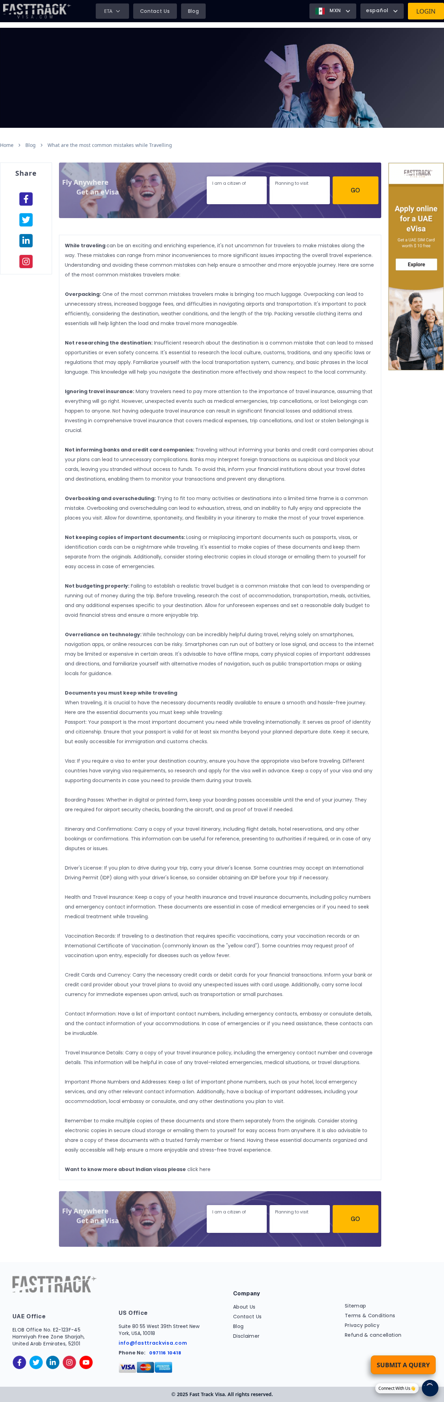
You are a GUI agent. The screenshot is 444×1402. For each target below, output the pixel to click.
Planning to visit (291, 183)
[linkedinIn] (26, 241)
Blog (193, 11)
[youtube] (86, 1362)
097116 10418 (165, 1353)
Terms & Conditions (370, 1315)
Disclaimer (246, 1336)
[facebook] (26, 199)
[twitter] (36, 1362)
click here (199, 1169)
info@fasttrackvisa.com (153, 1342)
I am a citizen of (229, 183)
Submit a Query (403, 1365)
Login (426, 11)
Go (355, 190)
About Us (244, 1306)
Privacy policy (362, 1325)
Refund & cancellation (373, 1335)
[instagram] (26, 261)
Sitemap (355, 1305)
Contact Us (155, 11)
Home (7, 145)
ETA (108, 11)
